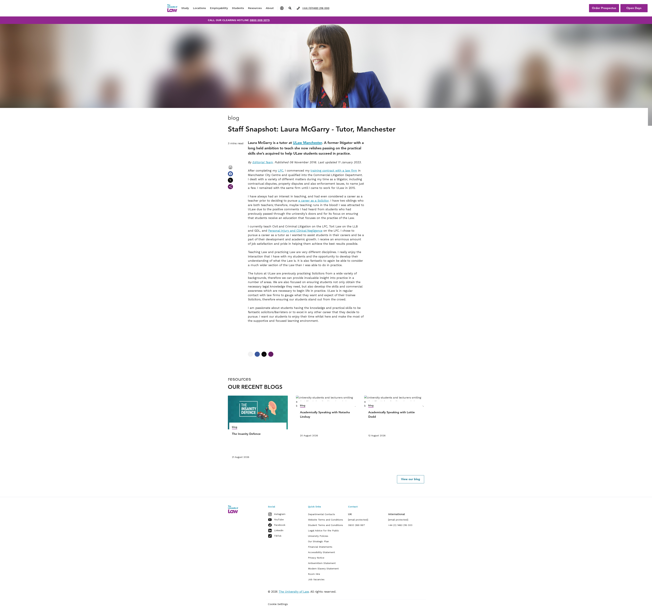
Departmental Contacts (321, 514)
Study (185, 8)
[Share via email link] (230, 186)
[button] (410, 479)
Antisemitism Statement (322, 563)
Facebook (279, 525)
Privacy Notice (316, 557)
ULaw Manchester (307, 143)
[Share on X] (230, 180)
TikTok (277, 535)
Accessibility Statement (321, 552)
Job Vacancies (316, 579)
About (270, 8)
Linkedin (278, 530)
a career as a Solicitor (313, 200)
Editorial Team (262, 162)
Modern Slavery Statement (323, 568)
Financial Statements (320, 546)
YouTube (279, 519)
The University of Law (294, 591)
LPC (280, 170)
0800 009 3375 (260, 20)
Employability (219, 8)
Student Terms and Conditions (325, 525)
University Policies (318, 536)
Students (238, 8)
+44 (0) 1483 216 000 (400, 525)
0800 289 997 (356, 525)
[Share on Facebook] (230, 173)
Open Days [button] (633, 8)
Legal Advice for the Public (323, 530)
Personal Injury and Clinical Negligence (295, 230)
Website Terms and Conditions (325, 519)
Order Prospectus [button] (604, 8)
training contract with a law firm (334, 170)
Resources (255, 8)
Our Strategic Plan (318, 541)
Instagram (279, 514)
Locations (199, 8)
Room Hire (314, 574)
